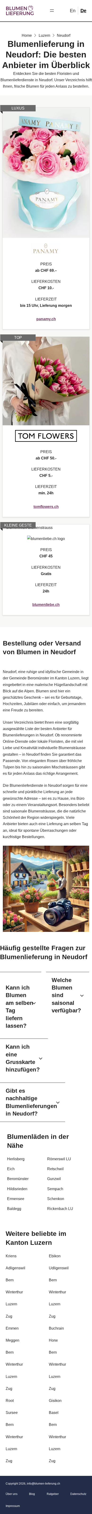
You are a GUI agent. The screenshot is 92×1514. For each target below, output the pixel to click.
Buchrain (56, 1328)
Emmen (12, 1328)
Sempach (55, 1189)
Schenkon (55, 1199)
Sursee (12, 1413)
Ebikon (55, 1256)
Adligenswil (15, 1268)
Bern (10, 1280)
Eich (11, 1169)
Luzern (11, 1304)
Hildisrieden (17, 1189)
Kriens (11, 1256)
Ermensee (15, 1199)
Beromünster (18, 1179)
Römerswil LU (59, 1159)
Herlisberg (16, 1159)
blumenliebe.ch (46, 605)
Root (10, 1401)
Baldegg (14, 1209)
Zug (9, 1316)
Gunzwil (54, 1179)
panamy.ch (46, 319)
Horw (53, 1340)
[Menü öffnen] (52, 10)
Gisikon (55, 1401)
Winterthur (14, 1292)
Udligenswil (59, 1268)
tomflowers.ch (46, 507)
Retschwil (55, 1169)
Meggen (12, 1340)
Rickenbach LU (60, 1209)
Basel (54, 1413)
